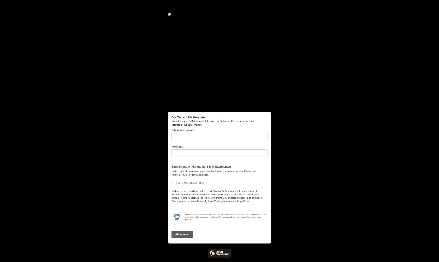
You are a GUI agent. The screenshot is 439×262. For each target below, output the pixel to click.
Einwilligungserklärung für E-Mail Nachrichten (201, 166)
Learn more (235, 217)
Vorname (177, 146)
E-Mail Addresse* (183, 130)
